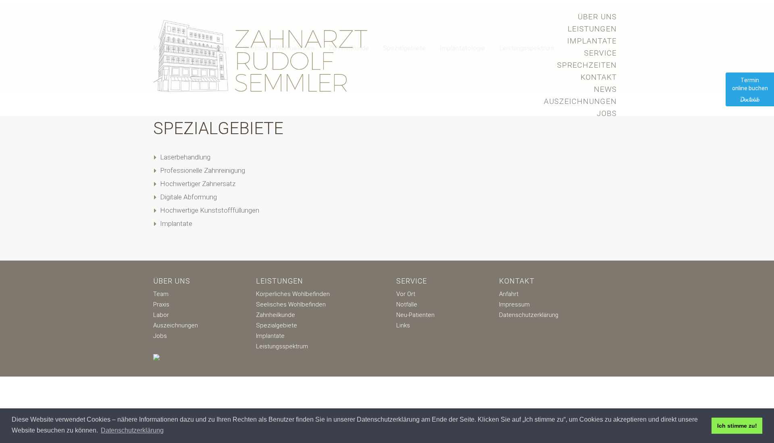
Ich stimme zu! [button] (737, 425)
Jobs (607, 113)
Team (161, 294)
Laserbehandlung (185, 157)
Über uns (597, 16)
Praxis (161, 304)
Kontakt (598, 77)
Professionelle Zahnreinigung (202, 170)
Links (403, 325)
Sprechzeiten (587, 65)
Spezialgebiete (276, 325)
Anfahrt (508, 294)
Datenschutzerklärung (528, 315)
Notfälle (406, 304)
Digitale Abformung (188, 197)
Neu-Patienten (415, 315)
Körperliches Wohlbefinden (293, 294)
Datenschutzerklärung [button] (132, 430)
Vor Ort (405, 294)
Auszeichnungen (580, 101)
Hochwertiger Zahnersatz (197, 184)
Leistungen (592, 28)
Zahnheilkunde (275, 315)
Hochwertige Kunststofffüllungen (209, 210)
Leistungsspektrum (282, 346)
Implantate (592, 41)
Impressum (514, 304)
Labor (161, 315)
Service (600, 53)
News (605, 89)
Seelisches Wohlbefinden (291, 304)
